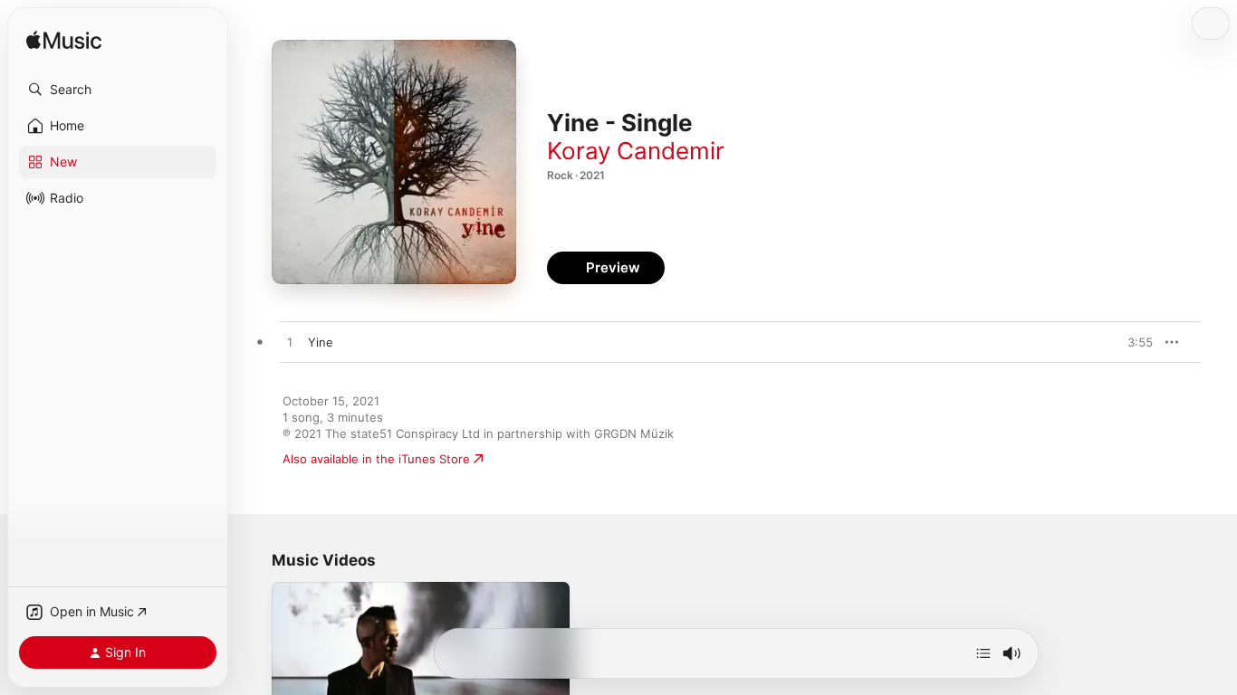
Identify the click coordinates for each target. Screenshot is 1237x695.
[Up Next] (983, 653)
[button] (118, 89)
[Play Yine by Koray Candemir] (290, 343)
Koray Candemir (635, 151)
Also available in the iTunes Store (376, 459)
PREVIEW (1133, 342)
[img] (63, 41)
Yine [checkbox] (320, 342)
